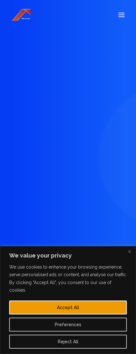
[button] (121, 15)
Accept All (68, 307)
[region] (68, 300)
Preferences (68, 324)
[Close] (129, 251)
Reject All (68, 341)
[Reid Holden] (21, 15)
